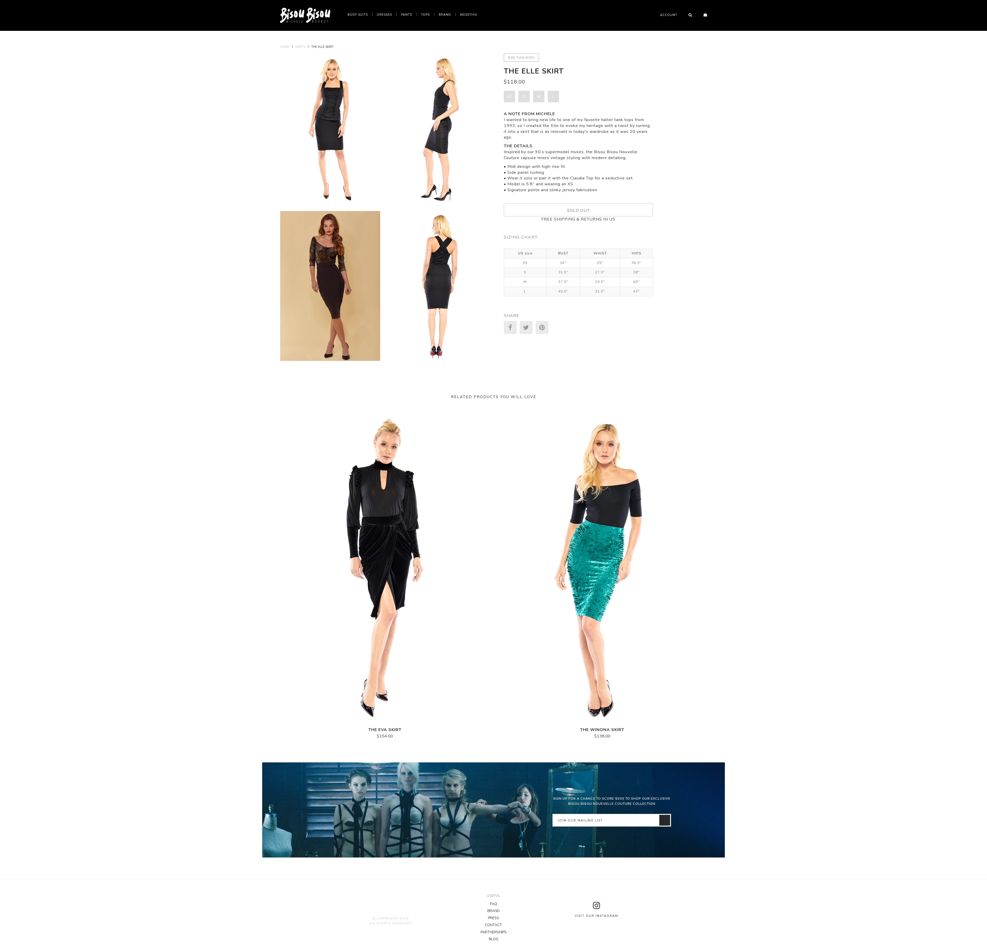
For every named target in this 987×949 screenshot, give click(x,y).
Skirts (300, 47)
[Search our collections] (690, 15)
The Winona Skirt (602, 730)
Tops (425, 15)
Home (284, 47)
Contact (493, 925)
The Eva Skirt (384, 730)
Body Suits (358, 15)
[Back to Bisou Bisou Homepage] (305, 15)
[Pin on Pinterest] (542, 327)
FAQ (493, 903)
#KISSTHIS (468, 15)
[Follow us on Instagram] (596, 905)
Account (668, 15)
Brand (445, 15)
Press (493, 918)
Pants (406, 15)
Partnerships (494, 932)
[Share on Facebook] (510, 327)
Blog (493, 939)
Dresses (384, 15)
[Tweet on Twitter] (526, 327)
